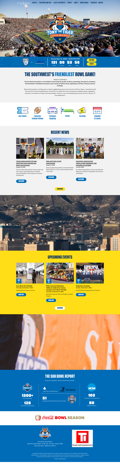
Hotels (67, 116)
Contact (100, 2)
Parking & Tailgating (52, 117)
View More (60, 189)
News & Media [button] (84, 2)
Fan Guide (91, 60)
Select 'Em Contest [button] (59, 2)
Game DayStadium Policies (37, 117)
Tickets (92, 64)
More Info (21, 294)
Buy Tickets (23, 116)
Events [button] (70, 2)
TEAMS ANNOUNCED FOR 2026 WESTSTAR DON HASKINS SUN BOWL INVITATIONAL (26, 163)
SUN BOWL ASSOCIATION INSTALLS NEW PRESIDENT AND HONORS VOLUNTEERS (86, 163)
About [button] (76, 2)
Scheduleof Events (97, 117)
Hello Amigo (58, 458)
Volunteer (94, 2)
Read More (21, 181)
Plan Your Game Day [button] (45, 2)
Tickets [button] (34, 2)
